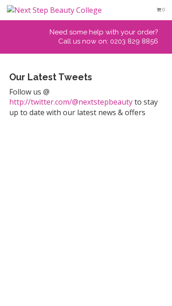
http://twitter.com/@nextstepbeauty (71, 102)
